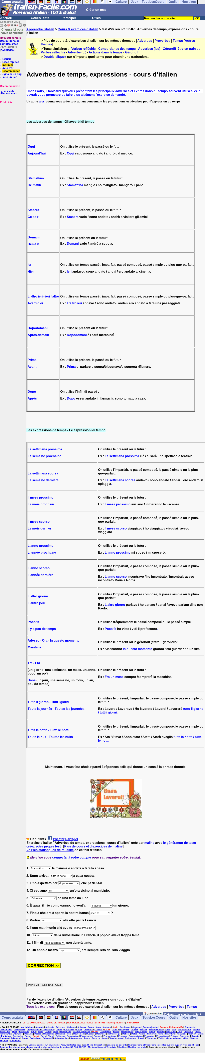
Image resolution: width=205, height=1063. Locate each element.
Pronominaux (110, 1036)
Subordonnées (61, 1038)
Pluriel (51, 1036)
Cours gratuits (12, 1017)
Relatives (15, 1038)
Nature (142, 1034)
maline (149, 842)
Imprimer (7, 64)
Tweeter (58, 839)
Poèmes (98, 1036)
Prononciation (136, 1036)
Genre (48, 1031)
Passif (28, 1036)
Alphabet (71, 1027)
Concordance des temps (117, 48)
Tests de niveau (100, 1038)
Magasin (28, 1034)
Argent (91, 1027)
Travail (141, 1038)
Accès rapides (10, 61)
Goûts (55, 1031)
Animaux (81, 1027)
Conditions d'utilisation (94, 1045)
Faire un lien (9, 77)
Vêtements (15, 1040)
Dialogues (124, 1029)
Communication (150, 1027)
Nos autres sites (9, 93)
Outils (173, 1017)
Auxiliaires (125, 1027)
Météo (134, 1034)
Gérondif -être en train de (181, 48)
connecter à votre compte (71, 857)
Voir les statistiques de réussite (50, 850)
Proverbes (162, 40)
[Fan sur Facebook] (153, 1014)
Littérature (18, 1034)
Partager (71, 839)
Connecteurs (47, 1029)
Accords (39, 1027)
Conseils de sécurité (117, 1045)
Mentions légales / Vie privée (102, 1047)
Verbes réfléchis (83, 48)
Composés (190, 1027)
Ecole (167, 1029)
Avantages (7, 49)
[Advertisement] (12, 124)
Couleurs (88, 1029)
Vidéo (161, 1038)
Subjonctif (48, 1038)
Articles (107, 1027)
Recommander (11, 71)
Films (14, 1031)
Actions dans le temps (106, 52)
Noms (160, 1034)
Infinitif (152, 1031)
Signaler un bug (12, 74)
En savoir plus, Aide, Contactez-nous (63, 1045)
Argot (98, 1027)
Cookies (122, 1047)
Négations (182, 1034)
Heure (116, 1031)
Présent (174, 1036)
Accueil (6, 18)
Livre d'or (7, 68)
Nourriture (170, 1034)
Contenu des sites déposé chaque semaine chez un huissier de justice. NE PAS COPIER (43, 1047)
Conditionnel (6, 1029)
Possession (86, 1036)
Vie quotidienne (173, 1038)
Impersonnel (141, 1031)
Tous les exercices (40, 1006)
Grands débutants (81, 1031)
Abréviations (27, 1027)
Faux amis (5, 1031)
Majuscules (48, 1034)
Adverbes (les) (149, 48)
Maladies (60, 1034)
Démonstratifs (156, 1029)
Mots (69, 1034)
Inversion (171, 1031)
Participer (68, 18)
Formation (24, 1031)
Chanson (136, 1027)
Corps (79, 1029)
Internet (161, 1031)
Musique (90, 1034)
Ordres (201, 1034)
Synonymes (76, 1038)
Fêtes (40, 1031)
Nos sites (189, 1017)
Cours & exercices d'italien (78, 29)
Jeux (134, 1017)
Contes (59, 1029)
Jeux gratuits (7, 91)
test (41, 101)
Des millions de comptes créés (10, 40)
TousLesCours (154, 1017)
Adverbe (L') (77, 52)
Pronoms (122, 1036)
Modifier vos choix (137, 1047)
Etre (174, 1029)
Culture (121, 1017)
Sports (25, 1038)
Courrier (98, 1029)
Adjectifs (49, 1027)
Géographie (105, 1031)
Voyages (4, 1040)
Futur (33, 1031)
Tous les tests (116, 1038)
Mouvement (78, 1034)
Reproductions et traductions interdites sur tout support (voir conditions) (163, 1045)
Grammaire (65, 1031)
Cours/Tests (40, 18)
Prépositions (162, 1036)
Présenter (185, 1036)
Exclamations (184, 1029)
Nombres (151, 1034)
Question (4, 1038)
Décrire (143, 1029)
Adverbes (144, 40)
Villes (185, 1038)
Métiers (126, 1034)
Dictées (134, 1029)
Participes (6, 1036)
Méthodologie (114, 1034)
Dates (115, 1029)
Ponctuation (72, 1036)
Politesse (60, 1036)
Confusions (19, 1029)
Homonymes (127, 1031)
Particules (18, 1036)
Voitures (194, 1038)
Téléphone (151, 1038)
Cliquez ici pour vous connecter (12, 31)
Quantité (195, 1036)
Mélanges (101, 1034)
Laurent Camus (36, 1045)
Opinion (192, 1034)
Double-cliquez (54, 56)
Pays (43, 1036)
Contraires (69, 1029)
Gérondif (131, 52)
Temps (178, 40)
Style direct (35, 1038)
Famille (196, 1029)
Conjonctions (33, 1029)
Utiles (96, 18)
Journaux (188, 1031)
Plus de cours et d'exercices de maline (93, 846)
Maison (37, 1034)
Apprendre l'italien (40, 29)
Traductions (130, 1038)
